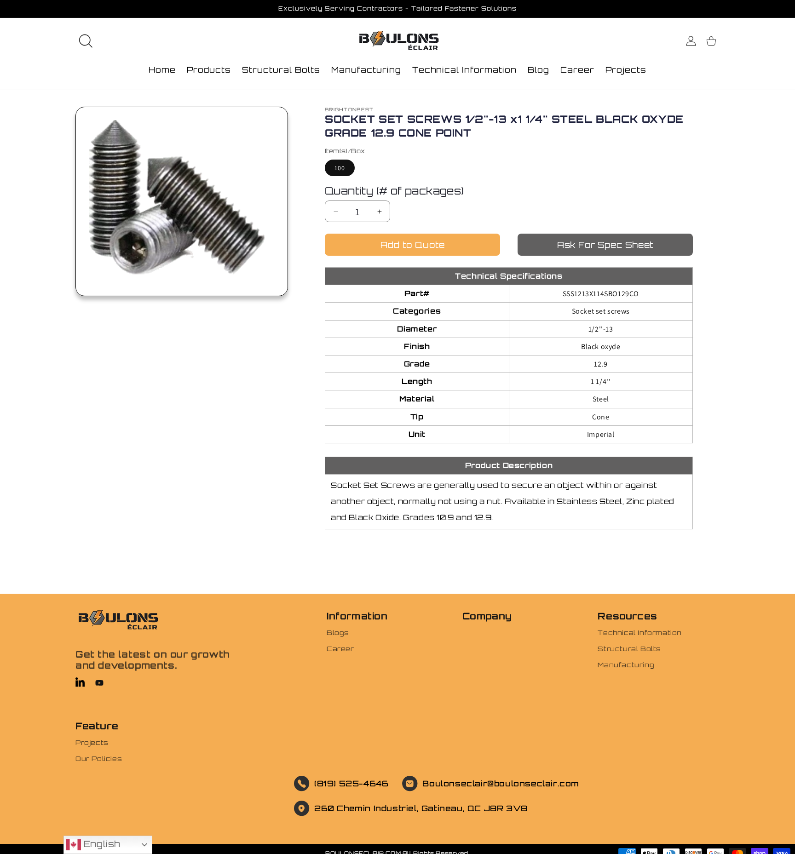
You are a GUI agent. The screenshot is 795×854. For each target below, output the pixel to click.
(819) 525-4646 (351, 783)
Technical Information (640, 632)
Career (340, 649)
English (100, 843)
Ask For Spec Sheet (605, 245)
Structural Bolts (629, 649)
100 (339, 168)
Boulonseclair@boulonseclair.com (500, 783)
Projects (92, 742)
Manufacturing (626, 665)
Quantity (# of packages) (394, 190)
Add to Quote (412, 245)
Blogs (338, 632)
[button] (85, 41)
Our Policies (98, 758)
